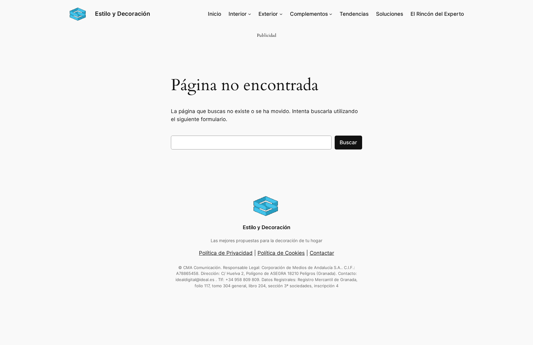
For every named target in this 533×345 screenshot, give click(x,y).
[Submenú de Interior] (249, 13)
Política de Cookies (281, 253)
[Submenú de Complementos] (330, 13)
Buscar (348, 142)
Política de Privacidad (226, 253)
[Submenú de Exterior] (281, 13)
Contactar (322, 253)
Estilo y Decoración (122, 13)
